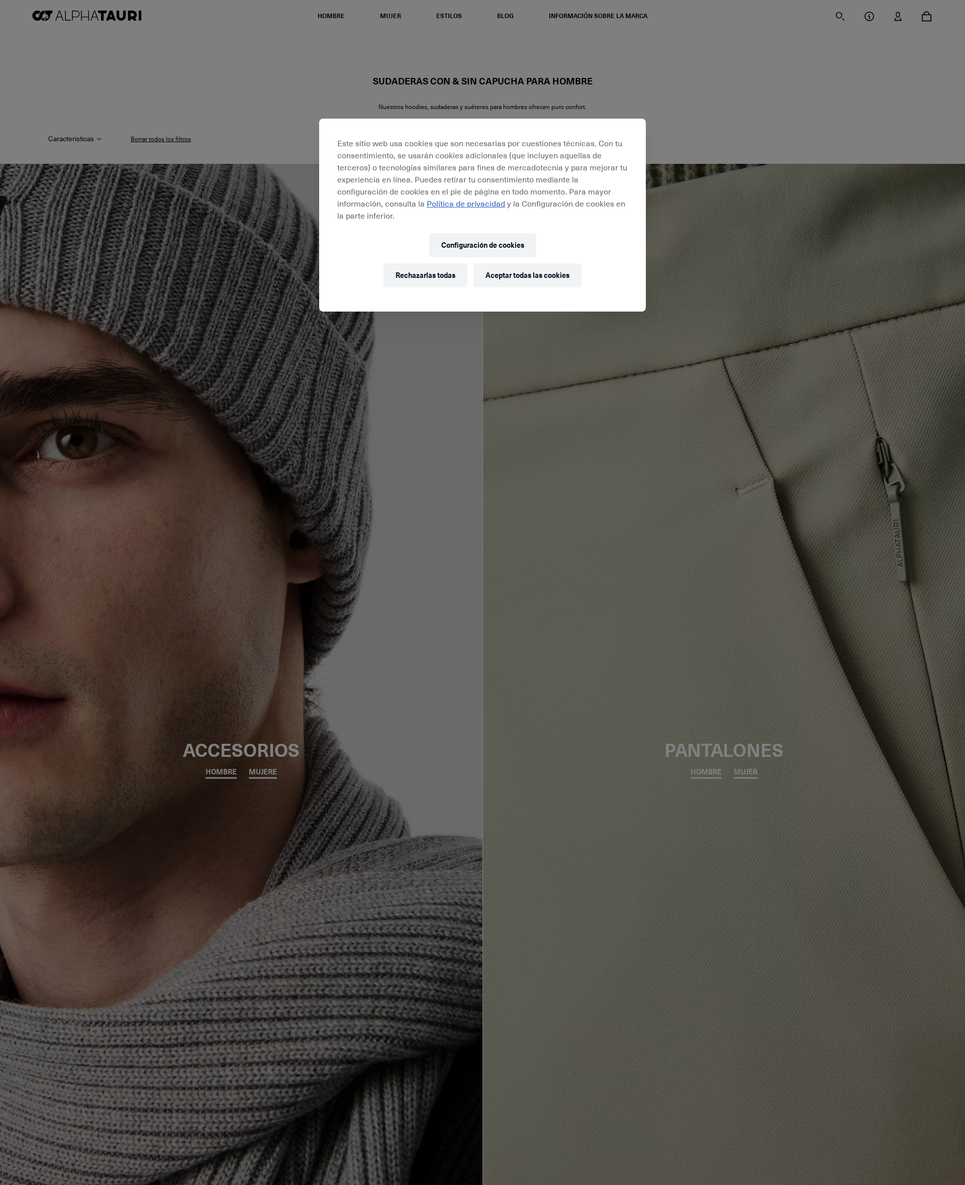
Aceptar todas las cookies (527, 275)
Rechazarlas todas (425, 275)
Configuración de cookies (482, 245)
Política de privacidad (466, 203)
